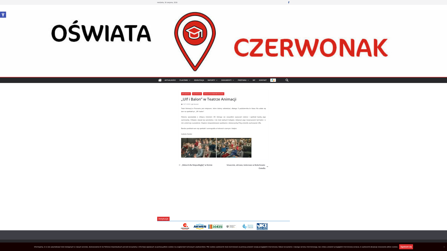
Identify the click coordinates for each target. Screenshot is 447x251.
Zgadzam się (406, 247)
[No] (444, 247)
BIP (254, 80)
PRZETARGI (242, 80)
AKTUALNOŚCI (170, 80)
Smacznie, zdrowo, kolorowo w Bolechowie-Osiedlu (246, 167)
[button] (3, 15)
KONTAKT (263, 80)
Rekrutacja (199, 80)
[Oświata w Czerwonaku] (223, 12)
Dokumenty (226, 80)
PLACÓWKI (183, 80)
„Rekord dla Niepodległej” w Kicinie (197, 165)
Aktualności (186, 94)
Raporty (211, 80)
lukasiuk (195, 104)
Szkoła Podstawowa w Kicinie (213, 94)
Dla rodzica (197, 94)
